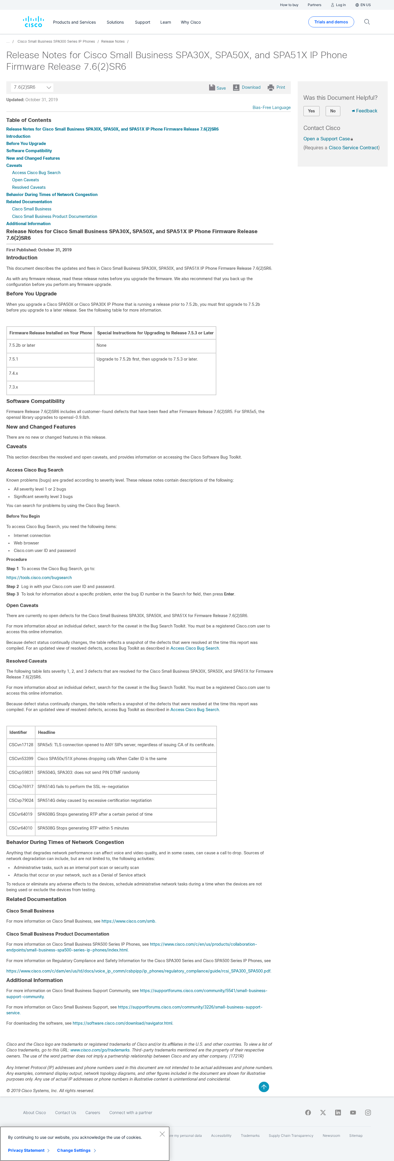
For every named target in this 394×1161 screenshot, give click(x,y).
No (333, 111)
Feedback (366, 110)
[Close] (162, 1134)
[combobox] (32, 87)
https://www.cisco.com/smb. (129, 921)
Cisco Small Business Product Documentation (54, 216)
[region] (85, 1143)
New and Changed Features (33, 158)
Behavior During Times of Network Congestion (51, 194)
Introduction (18, 136)
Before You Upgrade (26, 143)
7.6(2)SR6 (24, 87)
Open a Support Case (326, 138)
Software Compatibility (29, 150)
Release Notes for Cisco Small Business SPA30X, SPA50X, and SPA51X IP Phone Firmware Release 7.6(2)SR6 (112, 129)
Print (281, 87)
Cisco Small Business (31, 209)
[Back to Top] (264, 1087)
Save (221, 88)
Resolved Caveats (29, 187)
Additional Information (28, 223)
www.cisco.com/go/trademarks (99, 1050)
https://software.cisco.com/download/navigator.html (122, 1023)
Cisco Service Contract (353, 147)
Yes (311, 111)
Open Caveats (25, 180)
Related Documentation (29, 201)
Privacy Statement (26, 1150)
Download (251, 87)
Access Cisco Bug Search (36, 172)
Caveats (14, 165)
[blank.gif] (19, 568)
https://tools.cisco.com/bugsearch (39, 577)
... (8, 41)
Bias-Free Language (272, 107)
